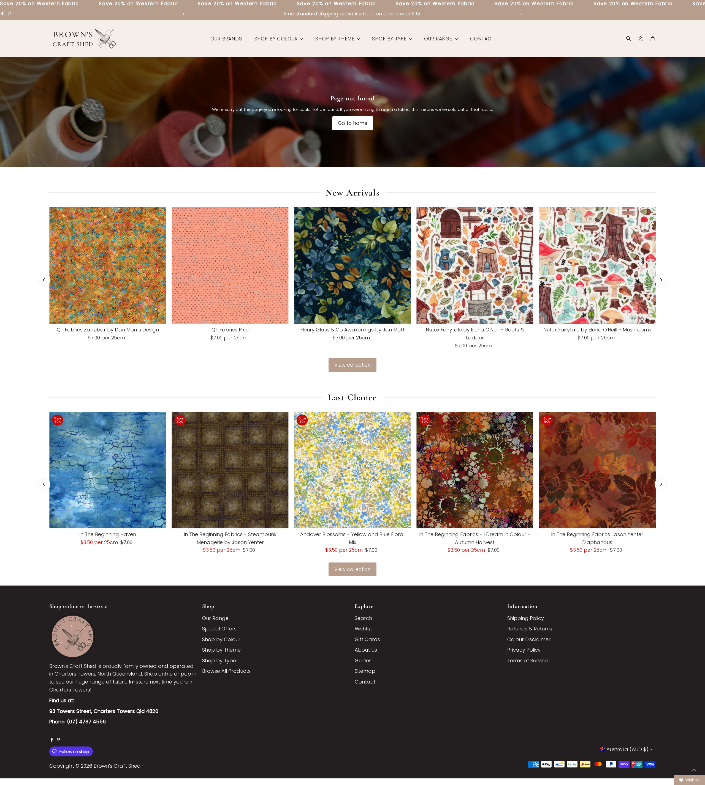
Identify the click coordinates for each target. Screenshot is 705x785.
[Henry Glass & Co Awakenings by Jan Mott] (352, 265)
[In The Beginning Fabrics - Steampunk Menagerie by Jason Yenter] (230, 470)
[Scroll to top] (693, 769)
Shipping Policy (525, 618)
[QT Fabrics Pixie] (230, 265)
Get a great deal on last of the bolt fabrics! (352, 13)
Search (363, 618)
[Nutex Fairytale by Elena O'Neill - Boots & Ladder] (474, 265)
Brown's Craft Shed (117, 765)
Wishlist (363, 628)
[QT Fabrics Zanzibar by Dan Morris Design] (107, 265)
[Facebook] (2, 13)
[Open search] (628, 38)
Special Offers (219, 628)
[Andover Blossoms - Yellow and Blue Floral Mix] (352, 470)
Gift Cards (367, 639)
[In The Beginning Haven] (107, 470)
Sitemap (365, 671)
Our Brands (226, 38)
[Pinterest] (9, 13)
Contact (482, 38)
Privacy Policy (524, 649)
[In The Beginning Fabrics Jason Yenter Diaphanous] (597, 470)
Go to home (352, 123)
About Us (366, 649)
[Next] (521, 14)
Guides (363, 660)
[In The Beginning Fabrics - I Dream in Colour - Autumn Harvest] (474, 470)
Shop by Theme (335, 38)
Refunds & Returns (529, 628)
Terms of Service (527, 660)
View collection (352, 364)
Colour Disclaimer (529, 639)
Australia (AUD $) (627, 749)
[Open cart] (653, 38)
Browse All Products (226, 671)
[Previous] (183, 14)
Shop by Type (390, 38)
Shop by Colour (276, 38)
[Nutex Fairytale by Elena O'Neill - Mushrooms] (597, 265)
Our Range (439, 38)
